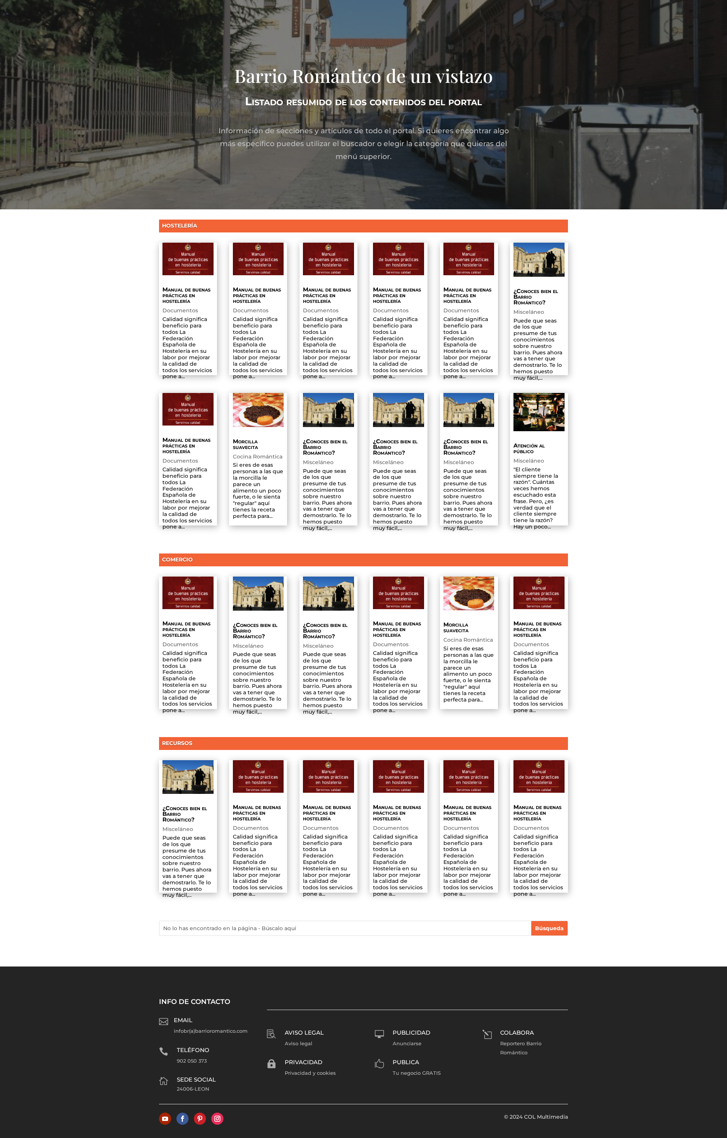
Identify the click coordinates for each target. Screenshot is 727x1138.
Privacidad (303, 1062)
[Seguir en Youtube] (165, 1119)
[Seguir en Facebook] (182, 1119)
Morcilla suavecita (245, 444)
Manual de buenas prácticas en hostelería (186, 295)
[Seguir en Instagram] (217, 1119)
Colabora (517, 1032)
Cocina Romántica (257, 456)
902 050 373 (192, 1061)
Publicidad (411, 1032)
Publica (406, 1062)
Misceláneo (528, 312)
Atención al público (529, 448)
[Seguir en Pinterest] (200, 1119)
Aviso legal (304, 1032)
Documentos (180, 310)
